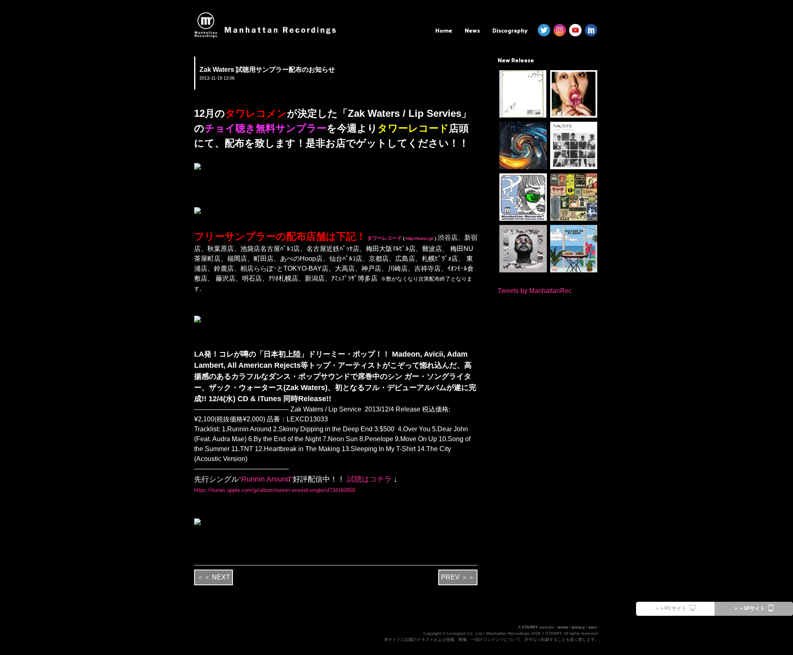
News (472, 31)
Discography (509, 31)
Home (443, 31)
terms (563, 627)
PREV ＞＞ (458, 577)
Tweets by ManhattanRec (535, 290)
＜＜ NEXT (213, 577)
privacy (578, 627)
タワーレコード (384, 238)
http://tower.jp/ (419, 238)
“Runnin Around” (266, 479)
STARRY (530, 627)
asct (592, 627)
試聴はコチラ (368, 479)
